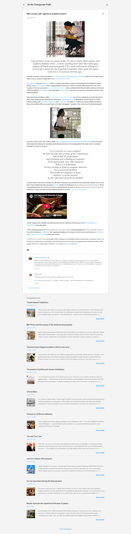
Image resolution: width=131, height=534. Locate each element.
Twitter (75, 244)
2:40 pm (36, 283)
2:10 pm (36, 268)
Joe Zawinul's (44, 90)
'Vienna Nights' (65, 90)
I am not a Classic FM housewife (39, 459)
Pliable (36, 274)
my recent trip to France (62, 79)
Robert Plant (52, 102)
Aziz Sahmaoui (31, 83)
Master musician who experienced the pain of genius (47, 503)
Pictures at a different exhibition (39, 414)
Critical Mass (32, 392)
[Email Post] (28, 250)
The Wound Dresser (40, 258)
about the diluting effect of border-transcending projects (73, 142)
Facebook (68, 244)
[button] (103, 14)
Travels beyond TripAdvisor (37, 302)
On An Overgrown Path (39, 4)
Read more (100, 319)
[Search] (107, 5)
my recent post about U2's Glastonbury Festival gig (69, 76)
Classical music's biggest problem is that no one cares (48, 347)
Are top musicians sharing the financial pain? (44, 481)
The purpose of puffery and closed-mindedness (45, 369)
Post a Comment (34, 288)
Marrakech (46, 83)
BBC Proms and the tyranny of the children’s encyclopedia (49, 325)
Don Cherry (43, 102)
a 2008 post (45, 232)
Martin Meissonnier (68, 99)
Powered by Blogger (65, 529)
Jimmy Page (63, 102)
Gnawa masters (41, 86)
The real (34, 436)
